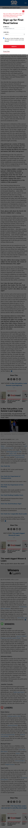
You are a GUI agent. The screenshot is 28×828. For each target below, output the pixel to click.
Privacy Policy (6, 51)
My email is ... (6, 26)
